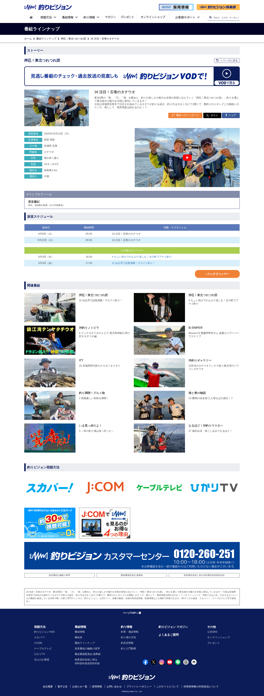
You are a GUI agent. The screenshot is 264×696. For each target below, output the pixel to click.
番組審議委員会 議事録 (132, 575)
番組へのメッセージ (187, 115)
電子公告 (62, 686)
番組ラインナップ (46, 38)
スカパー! (39, 637)
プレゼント (213, 642)
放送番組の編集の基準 (59, 575)
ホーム (28, 38)
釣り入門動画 (128, 648)
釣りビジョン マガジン (173, 626)
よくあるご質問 (169, 634)
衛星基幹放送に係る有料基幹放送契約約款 (204, 575)
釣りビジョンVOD (44, 631)
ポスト (214, 115)
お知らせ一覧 (79, 686)
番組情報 (80, 626)
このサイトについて (167, 686)
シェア (232, 115)
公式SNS (212, 631)
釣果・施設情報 (129, 631)
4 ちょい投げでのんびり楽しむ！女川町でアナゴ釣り (142, 256)
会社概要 (48, 686)
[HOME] (31, 17)
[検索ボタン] (210, 17)
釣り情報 (126, 626)
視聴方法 (40, 626)
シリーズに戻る (228, 60)
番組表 (78, 637)
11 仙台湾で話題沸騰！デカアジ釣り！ (133, 263)
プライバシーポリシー (139, 686)
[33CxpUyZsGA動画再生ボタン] (187, 157)
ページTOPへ (130, 612)
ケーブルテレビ (43, 648)
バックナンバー (217, 274)
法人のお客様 (41, 659)
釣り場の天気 (128, 637)
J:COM (38, 642)
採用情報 (97, 686)
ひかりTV (39, 654)
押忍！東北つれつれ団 (73, 38)
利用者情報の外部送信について (201, 686)
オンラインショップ (218, 637)
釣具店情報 (127, 642)
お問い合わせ (114, 686)
